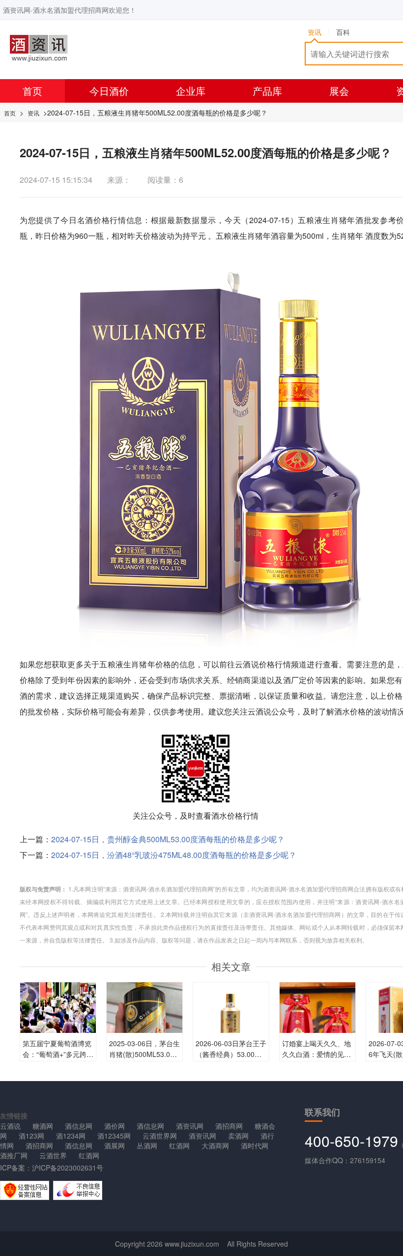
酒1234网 (71, 1136)
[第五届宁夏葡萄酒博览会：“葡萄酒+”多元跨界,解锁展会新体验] (58, 1009)
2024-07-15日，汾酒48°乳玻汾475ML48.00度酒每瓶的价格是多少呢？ (173, 854)
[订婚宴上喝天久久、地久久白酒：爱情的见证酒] (317, 1031)
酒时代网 (254, 1145)
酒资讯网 (189, 1126)
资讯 (33, 113)
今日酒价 (109, 91)
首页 (32, 91)
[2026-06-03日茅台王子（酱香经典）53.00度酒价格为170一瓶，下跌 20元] (231, 1019)
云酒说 (10, 1126)
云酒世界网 (160, 1136)
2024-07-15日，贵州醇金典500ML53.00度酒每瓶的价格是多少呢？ (168, 839)
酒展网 (114, 1145)
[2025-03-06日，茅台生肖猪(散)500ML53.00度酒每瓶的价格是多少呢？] (144, 1031)
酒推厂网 (14, 1155)
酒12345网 (114, 1136)
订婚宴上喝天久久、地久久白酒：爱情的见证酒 (316, 1054)
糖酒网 (42, 1126)
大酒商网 (215, 1145)
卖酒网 (238, 1136)
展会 (339, 91)
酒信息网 (78, 1126)
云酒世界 (53, 1155)
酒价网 (114, 1126)
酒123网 (31, 1136)
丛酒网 (147, 1145)
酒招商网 (229, 1126)
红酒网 (179, 1145)
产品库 (267, 91)
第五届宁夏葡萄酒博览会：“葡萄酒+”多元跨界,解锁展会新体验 (57, 1054)
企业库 (190, 91)
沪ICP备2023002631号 (67, 1167)
